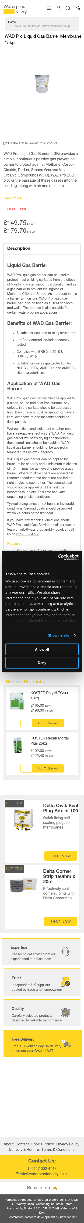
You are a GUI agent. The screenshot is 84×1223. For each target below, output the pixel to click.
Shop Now (61, 855)
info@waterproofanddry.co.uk (42, 529)
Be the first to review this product (32, 143)
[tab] (42, 249)
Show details (58, 635)
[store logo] (15, 9)
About (9, 1144)
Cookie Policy (42, 1144)
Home (12, 22)
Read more (13, 198)
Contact (22, 1144)
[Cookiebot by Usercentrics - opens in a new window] (59, 557)
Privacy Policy (67, 1144)
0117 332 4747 (27, 534)
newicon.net (68, 1217)
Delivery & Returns (24, 1150)
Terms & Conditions (58, 1150)
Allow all (42, 649)
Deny (42, 663)
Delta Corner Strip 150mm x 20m (59, 876)
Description (18, 249)
